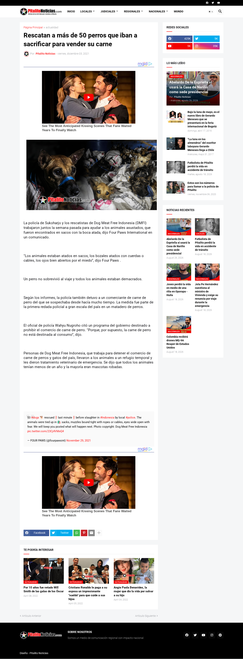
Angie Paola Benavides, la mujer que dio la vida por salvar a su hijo (133, 591)
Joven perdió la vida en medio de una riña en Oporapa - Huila (178, 290)
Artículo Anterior (31, 615)
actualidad (52, 27)
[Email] (91, 533)
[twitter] (213, 3)
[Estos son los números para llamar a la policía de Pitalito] (175, 187)
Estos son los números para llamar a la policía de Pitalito (203, 186)
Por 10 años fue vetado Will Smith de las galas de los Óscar (44, 589)
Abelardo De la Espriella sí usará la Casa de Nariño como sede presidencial (178, 246)
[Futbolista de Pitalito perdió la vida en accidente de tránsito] (175, 167)
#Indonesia (107, 417)
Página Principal (33, 27)
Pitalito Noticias (39, 653)
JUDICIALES (108, 11)
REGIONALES (132, 11)
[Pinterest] (84, 533)
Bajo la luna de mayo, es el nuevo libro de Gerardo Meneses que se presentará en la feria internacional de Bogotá (203, 119)
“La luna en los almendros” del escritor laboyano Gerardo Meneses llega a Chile (202, 145)
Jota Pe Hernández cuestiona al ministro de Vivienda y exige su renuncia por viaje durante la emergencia (206, 295)
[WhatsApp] (76, 533)
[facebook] (207, 3)
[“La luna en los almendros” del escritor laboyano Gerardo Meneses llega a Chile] (175, 143)
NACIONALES (157, 11)
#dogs (35, 417)
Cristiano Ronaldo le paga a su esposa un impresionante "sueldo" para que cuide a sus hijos (88, 593)
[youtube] (218, 3)
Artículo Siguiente (145, 615)
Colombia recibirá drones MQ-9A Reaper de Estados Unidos (177, 342)
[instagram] (212, 635)
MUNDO (178, 11)
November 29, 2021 (78, 440)
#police (130, 417)
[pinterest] (220, 635)
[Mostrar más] (99, 533)
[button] (211, 11)
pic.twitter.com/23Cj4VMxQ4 (45, 431)
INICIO (71, 11)
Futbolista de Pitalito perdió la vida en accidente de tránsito (200, 166)
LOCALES (86, 11)
